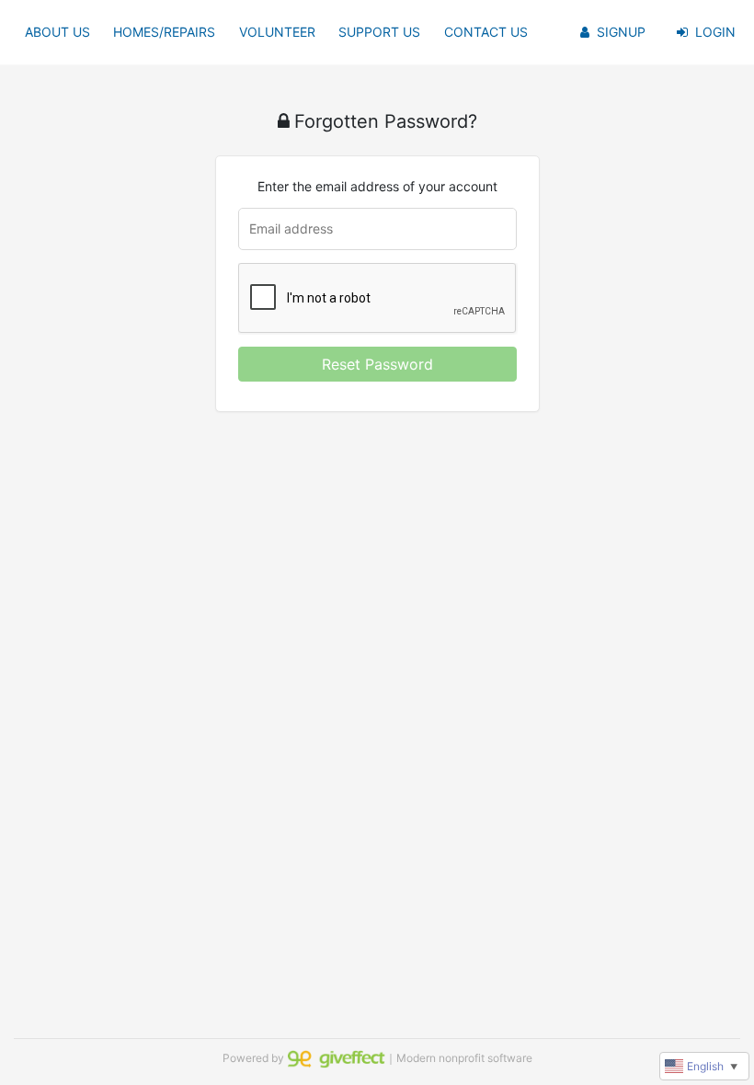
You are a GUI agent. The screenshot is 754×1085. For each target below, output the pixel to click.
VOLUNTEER (277, 32)
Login (715, 32)
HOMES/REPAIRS (164, 32)
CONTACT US (486, 32)
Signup (621, 32)
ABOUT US (57, 32)
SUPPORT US (379, 32)
